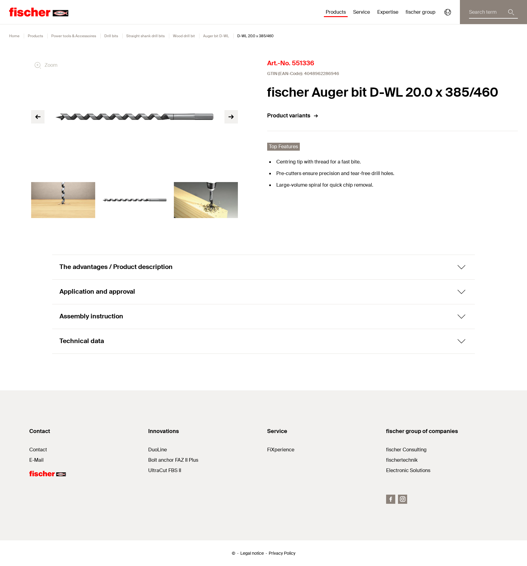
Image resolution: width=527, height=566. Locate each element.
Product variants (288, 115)
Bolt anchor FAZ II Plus (173, 460)
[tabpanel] (63, 200)
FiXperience (280, 449)
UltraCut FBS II (164, 470)
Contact (38, 449)
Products (35, 36)
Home (14, 36)
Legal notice (252, 553)
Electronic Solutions (408, 470)
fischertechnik (402, 460)
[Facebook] (390, 499)
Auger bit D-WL (216, 36)
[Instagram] (402, 499)
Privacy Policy (282, 553)
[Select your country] (447, 12)
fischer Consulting (406, 449)
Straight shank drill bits (145, 36)
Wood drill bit (184, 36)
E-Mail (36, 460)
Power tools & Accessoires (73, 36)
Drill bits (111, 36)
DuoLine (157, 449)
